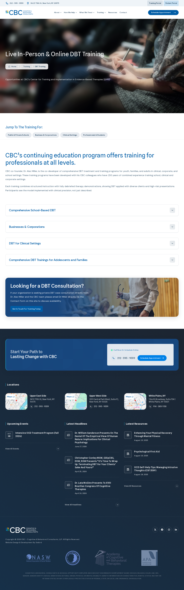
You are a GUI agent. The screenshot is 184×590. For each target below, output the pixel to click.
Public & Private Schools (18, 135)
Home (13, 66)
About (56, 12)
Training (100, 12)
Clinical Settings (70, 135)
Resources (112, 12)
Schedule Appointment (161, 12)
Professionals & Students (94, 135)
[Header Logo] (19, 12)
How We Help (69, 12)
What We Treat (85, 12)
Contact (123, 12)
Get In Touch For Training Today (26, 309)
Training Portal (155, 3)
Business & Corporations (46, 135)
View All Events (12, 449)
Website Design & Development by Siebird (23, 542)
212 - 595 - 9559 (16, 3)
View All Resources (132, 486)
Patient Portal (171, 3)
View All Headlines (73, 505)
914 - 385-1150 (159, 406)
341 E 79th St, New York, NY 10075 (45, 3)
